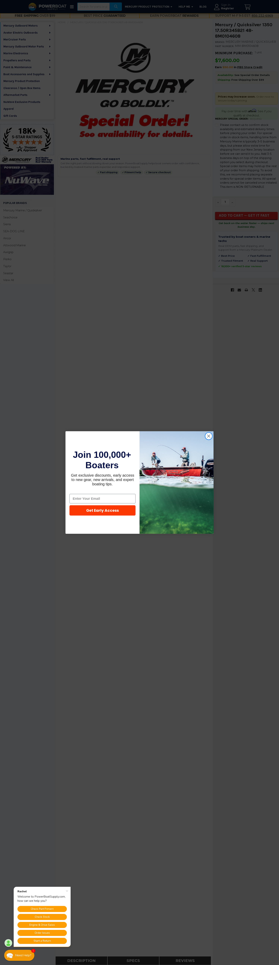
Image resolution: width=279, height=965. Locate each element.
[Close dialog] (208, 436)
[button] (19, 955)
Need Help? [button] (23, 955)
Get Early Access (102, 510)
